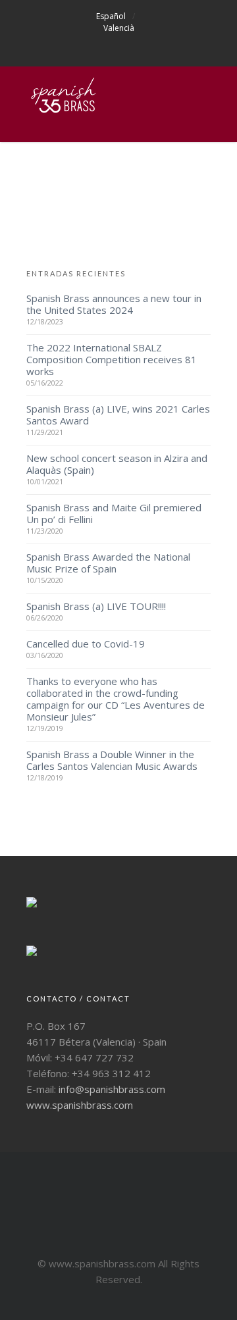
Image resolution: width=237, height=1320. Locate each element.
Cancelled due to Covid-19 (85, 643)
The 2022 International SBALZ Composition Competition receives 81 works (111, 359)
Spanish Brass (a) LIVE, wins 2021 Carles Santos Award (118, 414)
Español (111, 16)
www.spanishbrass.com (79, 1104)
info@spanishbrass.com (112, 1089)
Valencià (118, 28)
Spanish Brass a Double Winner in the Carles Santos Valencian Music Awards (112, 760)
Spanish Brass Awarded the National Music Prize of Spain (108, 562)
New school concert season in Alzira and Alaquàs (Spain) (116, 463)
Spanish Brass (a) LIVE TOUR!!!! (96, 606)
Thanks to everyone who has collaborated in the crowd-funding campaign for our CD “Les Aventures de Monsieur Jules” (115, 698)
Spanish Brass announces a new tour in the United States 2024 (113, 304)
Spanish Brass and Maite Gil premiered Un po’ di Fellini (113, 513)
